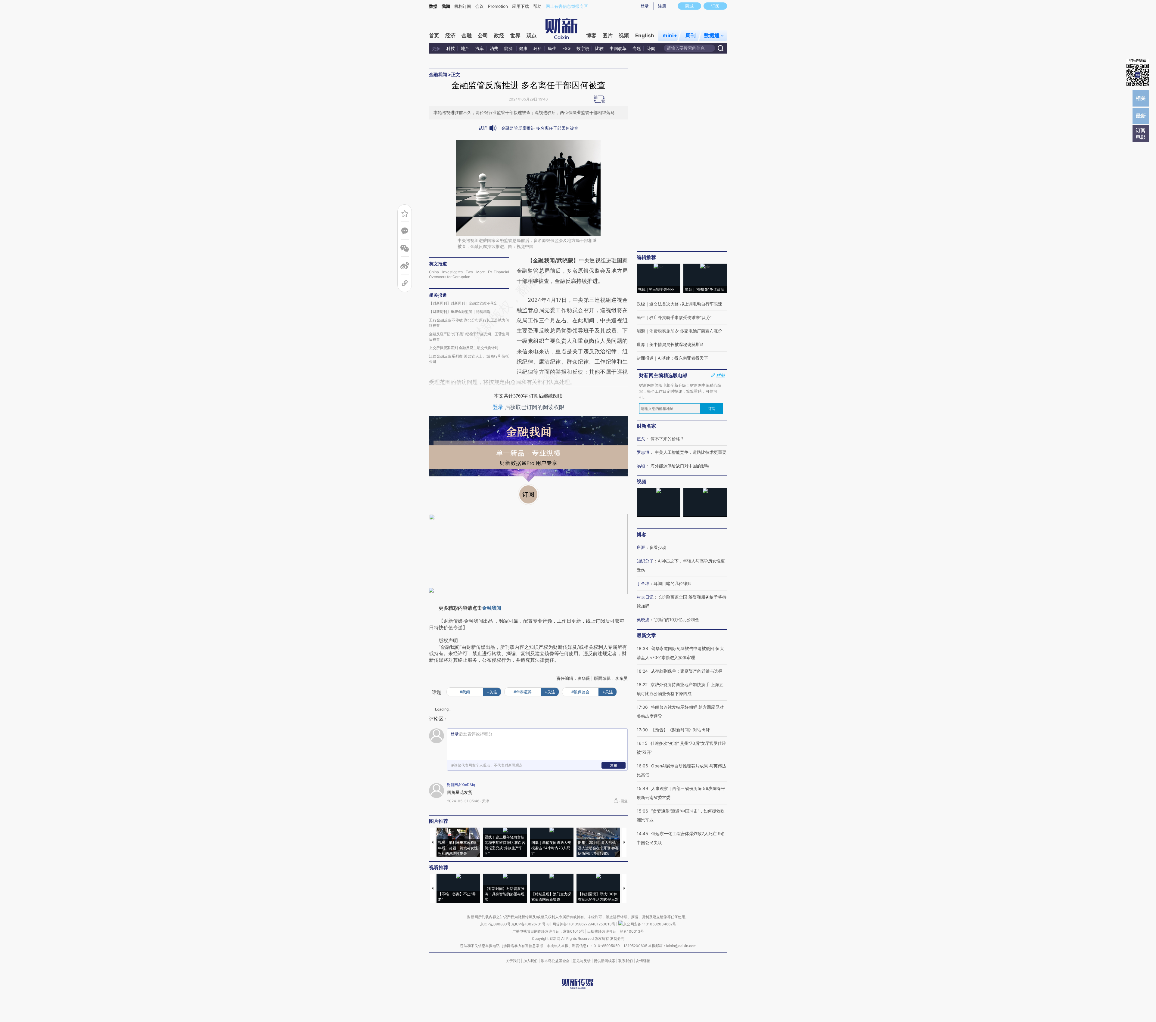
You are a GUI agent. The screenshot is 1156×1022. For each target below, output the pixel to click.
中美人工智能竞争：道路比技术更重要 (690, 452)
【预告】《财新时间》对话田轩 (680, 729)
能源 (509, 48)
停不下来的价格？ (667, 438)
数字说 (582, 48)
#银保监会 (580, 691)
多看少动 (657, 547)
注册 (662, 5)
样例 (720, 375)
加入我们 (530, 961)
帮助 (537, 6)
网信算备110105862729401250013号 (584, 924)
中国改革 (618, 48)
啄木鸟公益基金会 (555, 961)
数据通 (711, 36)
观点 (532, 36)
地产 (465, 48)
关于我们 (513, 961)
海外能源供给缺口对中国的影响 (680, 465)
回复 (624, 801)
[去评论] (405, 231)
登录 (644, 5)
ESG (566, 48)
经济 (450, 36)
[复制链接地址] (405, 283)
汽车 (479, 48)
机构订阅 (462, 6)
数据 (433, 6)
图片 (607, 36)
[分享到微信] (405, 248)
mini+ (670, 36)
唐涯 (641, 547)
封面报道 (645, 358)
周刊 (690, 36)
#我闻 (465, 691)
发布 (613, 765)
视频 (624, 36)
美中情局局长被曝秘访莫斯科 (676, 344)
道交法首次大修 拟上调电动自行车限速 (685, 303)
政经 (499, 36)
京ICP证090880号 (495, 924)
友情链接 (643, 961)
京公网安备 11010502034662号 (649, 924)
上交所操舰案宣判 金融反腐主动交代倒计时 (464, 347)
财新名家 (646, 426)
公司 (483, 36)
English (644, 36)
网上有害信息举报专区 (567, 6)
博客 (591, 36)
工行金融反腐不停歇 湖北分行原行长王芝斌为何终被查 (469, 323)
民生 (552, 48)
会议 (479, 6)
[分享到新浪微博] (405, 266)
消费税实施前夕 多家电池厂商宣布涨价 (685, 330)
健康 (523, 48)
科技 (450, 48)
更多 (436, 48)
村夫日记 (645, 596)
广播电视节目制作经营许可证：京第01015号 (548, 931)
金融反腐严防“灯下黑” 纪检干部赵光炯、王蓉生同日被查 (469, 337)
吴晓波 (643, 619)
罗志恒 (643, 452)
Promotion (498, 6)
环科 (537, 48)
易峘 (641, 465)
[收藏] (405, 213)
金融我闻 (438, 74)
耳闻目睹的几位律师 (672, 583)
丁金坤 (643, 583)
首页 (434, 36)
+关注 (492, 691)
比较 (599, 48)
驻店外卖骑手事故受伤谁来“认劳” (680, 317)
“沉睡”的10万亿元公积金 (676, 619)
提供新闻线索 (604, 961)
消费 (494, 48)
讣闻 (651, 48)
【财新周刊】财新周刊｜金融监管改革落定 (463, 303)
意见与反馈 (582, 961)
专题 (636, 48)
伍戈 (641, 438)
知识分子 (645, 560)
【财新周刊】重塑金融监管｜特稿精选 (459, 311)
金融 (466, 36)
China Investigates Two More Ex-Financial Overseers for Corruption (469, 274)
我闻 (446, 6)
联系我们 (625, 961)
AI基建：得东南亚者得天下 (683, 358)
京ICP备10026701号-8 (530, 924)
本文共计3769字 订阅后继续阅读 (528, 395)
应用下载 (520, 6)
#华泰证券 (523, 691)
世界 (515, 36)
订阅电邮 (1140, 133)
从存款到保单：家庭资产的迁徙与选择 (686, 671)
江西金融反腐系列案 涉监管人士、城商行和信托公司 (469, 359)
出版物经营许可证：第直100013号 (615, 931)
